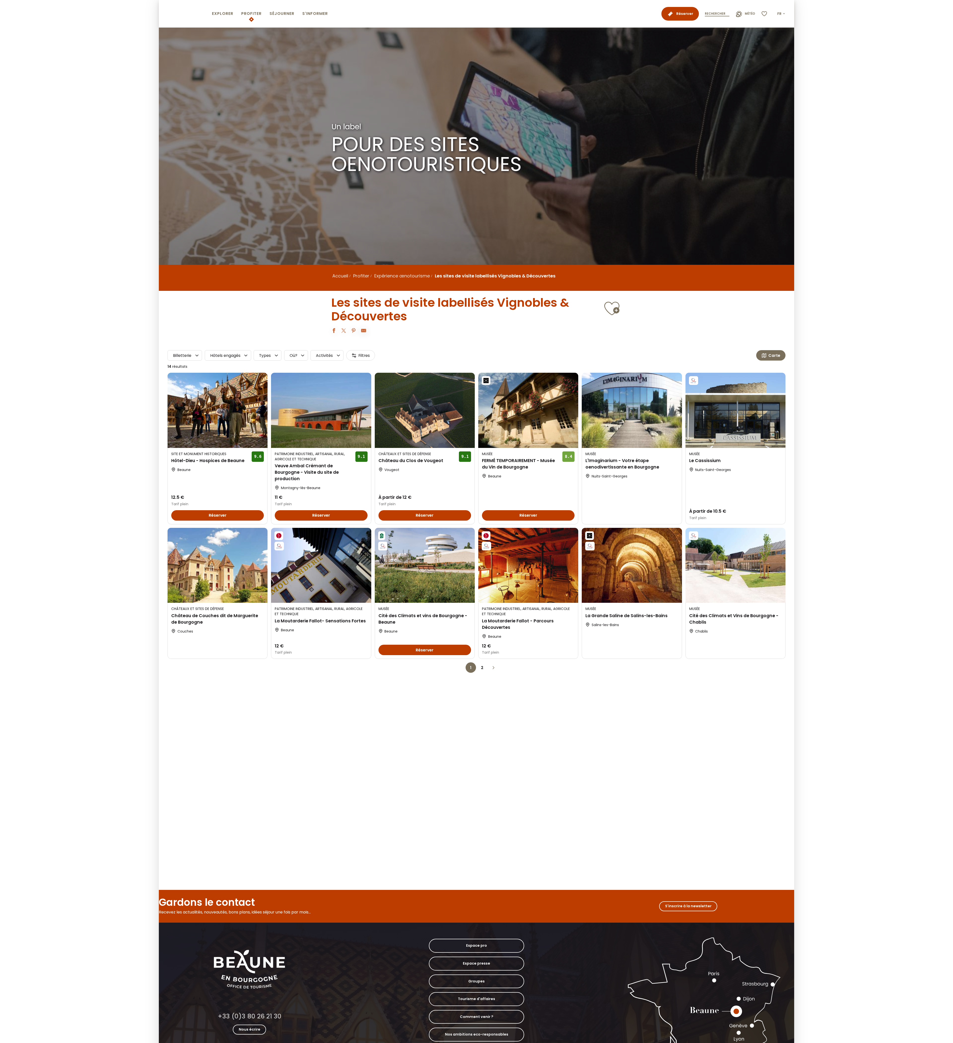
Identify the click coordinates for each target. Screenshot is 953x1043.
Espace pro (476, 945)
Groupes (476, 981)
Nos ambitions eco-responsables (476, 1034)
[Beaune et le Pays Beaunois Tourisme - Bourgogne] (184, 13)
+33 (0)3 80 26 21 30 (249, 1016)
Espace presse (476, 963)
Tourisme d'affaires (476, 998)
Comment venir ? (476, 1016)
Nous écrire (249, 1029)
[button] (781, 14)
